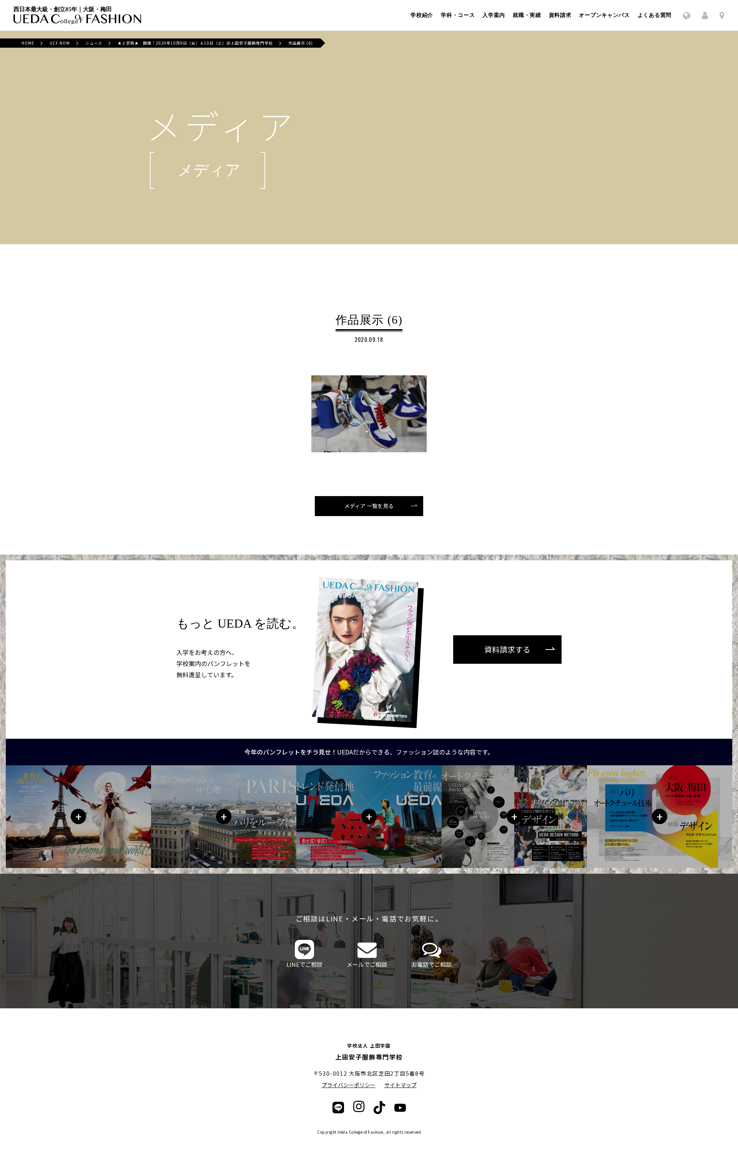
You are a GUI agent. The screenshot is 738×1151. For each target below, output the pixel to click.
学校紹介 (422, 15)
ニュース (93, 43)
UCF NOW (60, 43)
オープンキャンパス (604, 15)
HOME (28, 43)
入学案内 (493, 15)
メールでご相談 (367, 964)
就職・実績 (527, 15)
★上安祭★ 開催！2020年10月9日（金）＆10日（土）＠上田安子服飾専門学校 (195, 43)
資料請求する (507, 649)
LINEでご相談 (304, 964)
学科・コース (458, 15)
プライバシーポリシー (349, 1085)
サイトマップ (400, 1085)
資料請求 (560, 15)
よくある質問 (655, 15)
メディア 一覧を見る (369, 506)
